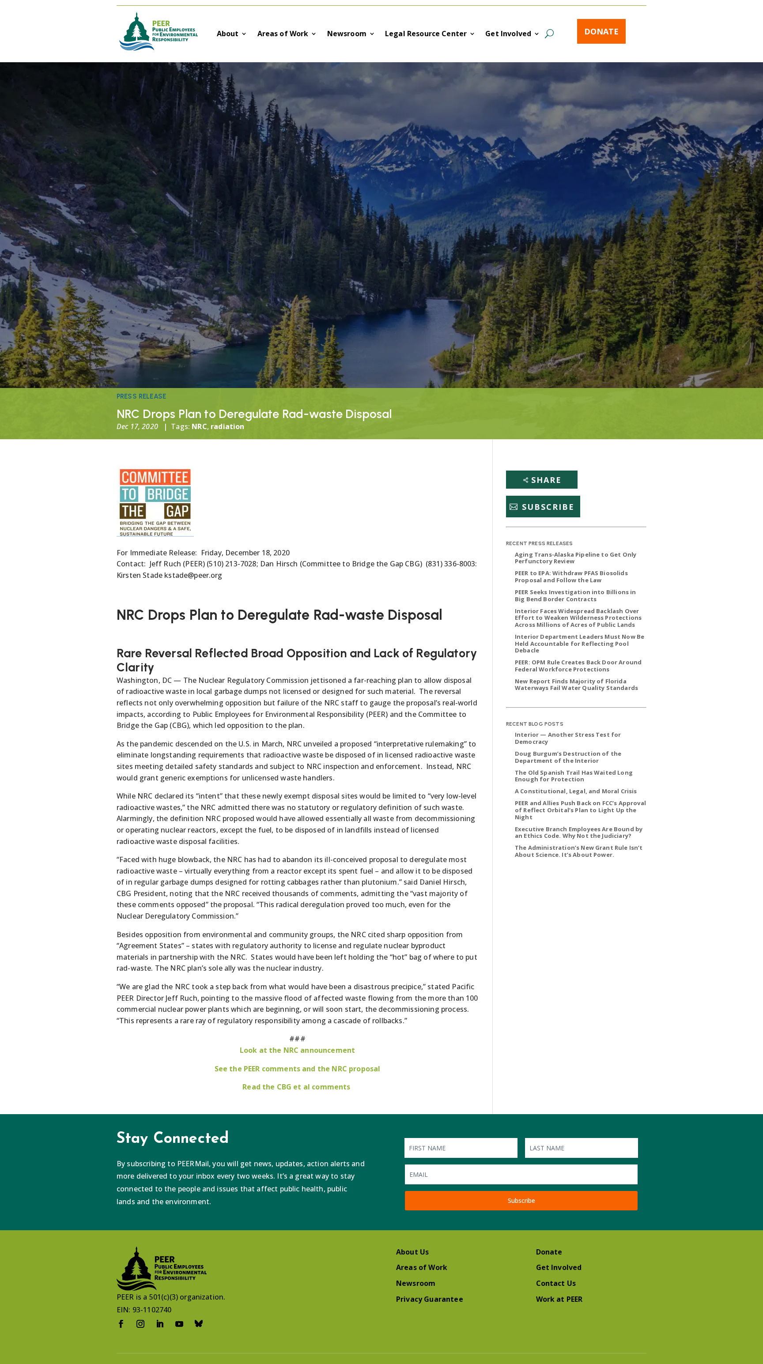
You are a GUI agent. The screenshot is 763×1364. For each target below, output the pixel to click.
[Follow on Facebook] (121, 1324)
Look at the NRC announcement (297, 1050)
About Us (412, 1252)
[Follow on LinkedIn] (160, 1324)
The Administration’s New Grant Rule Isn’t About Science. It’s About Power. (579, 851)
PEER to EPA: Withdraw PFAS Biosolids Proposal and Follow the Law (571, 576)
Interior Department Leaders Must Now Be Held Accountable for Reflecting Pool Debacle (579, 643)
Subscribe (548, 506)
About (228, 34)
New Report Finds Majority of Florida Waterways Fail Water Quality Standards (576, 684)
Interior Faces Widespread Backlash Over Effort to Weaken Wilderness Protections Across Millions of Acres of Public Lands (578, 618)
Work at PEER (559, 1299)
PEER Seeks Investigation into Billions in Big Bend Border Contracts (575, 595)
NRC (199, 426)
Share (546, 480)
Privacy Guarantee (429, 1299)
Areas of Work (283, 34)
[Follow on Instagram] (140, 1324)
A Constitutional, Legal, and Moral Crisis (576, 791)
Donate (601, 31)
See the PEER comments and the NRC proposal (298, 1069)
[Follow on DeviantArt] (199, 1324)
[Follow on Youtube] (179, 1324)
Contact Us (556, 1283)
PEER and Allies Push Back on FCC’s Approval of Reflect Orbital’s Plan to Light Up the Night (580, 810)
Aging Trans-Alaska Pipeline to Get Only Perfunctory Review (575, 557)
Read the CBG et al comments (297, 1087)
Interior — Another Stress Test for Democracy (568, 738)
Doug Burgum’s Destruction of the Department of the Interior (568, 757)
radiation (227, 426)
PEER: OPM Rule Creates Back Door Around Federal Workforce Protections (578, 665)
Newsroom (346, 34)
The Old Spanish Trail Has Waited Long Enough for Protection (574, 776)
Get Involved (508, 34)
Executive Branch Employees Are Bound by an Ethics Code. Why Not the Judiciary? (578, 832)
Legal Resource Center (426, 34)
